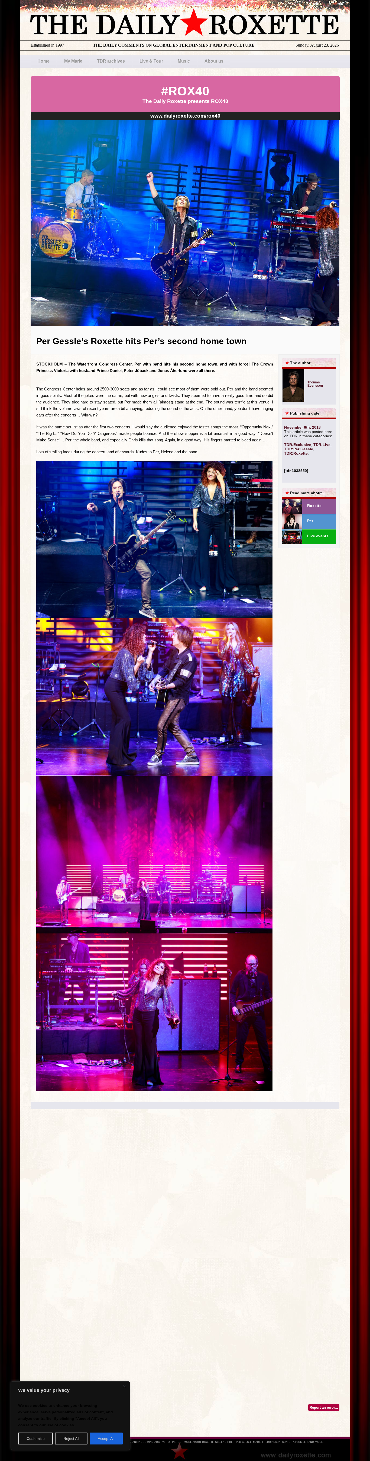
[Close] (124, 1386)
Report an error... (324, 1407)
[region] (70, 1415)
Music (184, 61)
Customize (36, 1438)
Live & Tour (151, 61)
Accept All (106, 1438)
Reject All (71, 1438)
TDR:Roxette (296, 453)
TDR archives (111, 61)
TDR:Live (321, 444)
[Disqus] (185, 1192)
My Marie (73, 61)
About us (214, 61)
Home (43, 61)
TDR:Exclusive (297, 444)
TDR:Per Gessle (298, 449)
